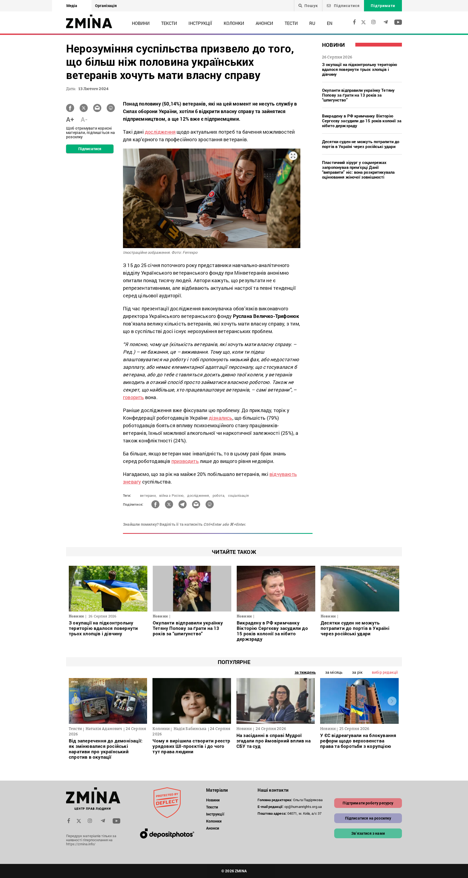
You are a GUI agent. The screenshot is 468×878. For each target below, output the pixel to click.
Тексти (169, 23)
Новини (141, 23)
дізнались (220, 418)
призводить (185, 461)
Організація (106, 5)
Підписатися (346, 5)
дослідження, (198, 495)
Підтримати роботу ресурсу (368, 802)
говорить (133, 397)
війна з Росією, (171, 495)
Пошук (311, 6)
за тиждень (305, 672)
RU (312, 23)
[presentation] (76, 701)
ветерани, (148, 495)
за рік (357, 672)
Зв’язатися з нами (368, 833)
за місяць (334, 672)
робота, (219, 495)
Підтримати (383, 5)
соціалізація (238, 495)
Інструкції (200, 23)
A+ (70, 119)
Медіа (71, 5)
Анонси (264, 23)
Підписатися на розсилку (368, 818)
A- (84, 119)
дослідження (160, 132)
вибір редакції (385, 672)
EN (329, 23)
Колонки (234, 23)
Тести (291, 23)
